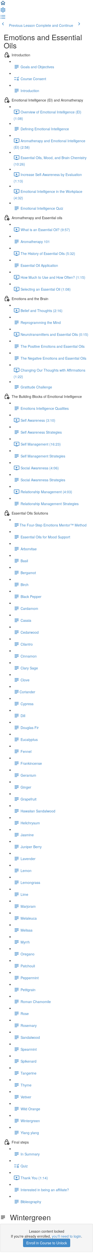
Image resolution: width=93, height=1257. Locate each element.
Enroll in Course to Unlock (46, 1242)
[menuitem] (3, 11)
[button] (3, 4)
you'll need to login (66, 1236)
